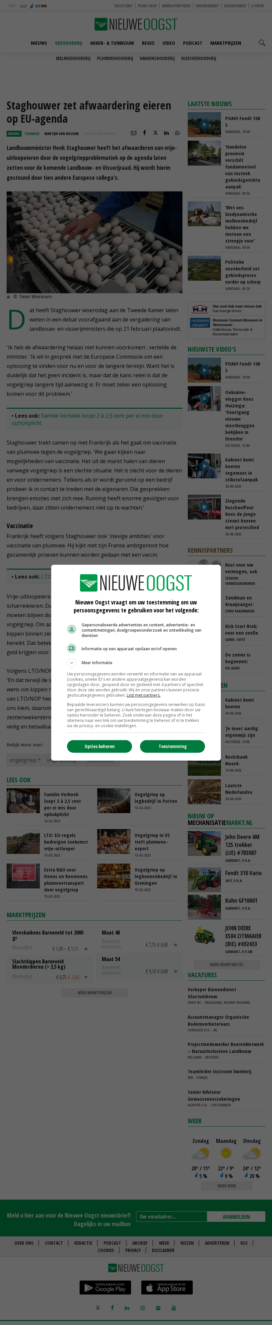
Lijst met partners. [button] (144, 695)
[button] (136, 662)
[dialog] (136, 663)
